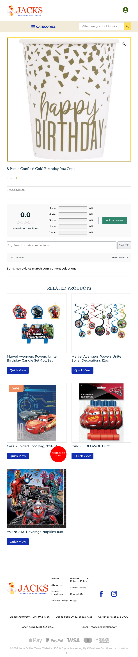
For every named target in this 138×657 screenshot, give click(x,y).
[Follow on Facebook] (95, 588)
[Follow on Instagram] (108, 588)
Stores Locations (57, 592)
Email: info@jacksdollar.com (99, 627)
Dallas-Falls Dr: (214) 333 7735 (74, 616)
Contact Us (76, 594)
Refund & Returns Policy (79, 579)
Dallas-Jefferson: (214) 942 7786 (30, 616)
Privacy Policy (59, 600)
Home (55, 578)
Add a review (114, 220)
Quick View (18, 370)
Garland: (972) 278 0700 (113, 616)
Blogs (73, 600)
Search (124, 245)
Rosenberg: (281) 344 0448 (37, 627)
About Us (57, 585)
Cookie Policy (78, 587)
